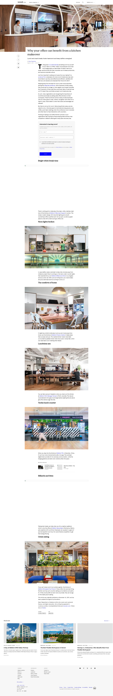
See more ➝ (106, 620)
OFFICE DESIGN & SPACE (9, 645)
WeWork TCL (60, 453)
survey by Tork (42, 77)
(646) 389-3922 (20, 685)
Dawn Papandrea (32, 61)
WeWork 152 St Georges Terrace (48, 396)
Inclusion (19, 673)
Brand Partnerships (35, 676)
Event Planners (34, 675)
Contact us (46, 670)
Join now (78, 2)
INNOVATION (51, 613)
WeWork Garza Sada (57, 528)
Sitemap (90, 687)
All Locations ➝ (20, 682)
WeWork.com (90, 2)
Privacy (60, 687)
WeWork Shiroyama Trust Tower (46, 589)
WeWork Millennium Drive (58, 276)
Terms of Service (59, 147)
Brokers (32, 670)
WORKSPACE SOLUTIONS (46, 645)
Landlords (33, 672)
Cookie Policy (70, 687)
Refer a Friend (34, 673)
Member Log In (47, 672)
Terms (65, 687)
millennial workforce (49, 85)
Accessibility (85, 687)
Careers (19, 675)
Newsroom (20, 676)
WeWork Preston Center (58, 335)
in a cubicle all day (53, 64)
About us (19, 672)
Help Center (46, 673)
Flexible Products (42, 613)
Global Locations (21, 670)
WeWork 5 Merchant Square (57, 213)
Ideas (24, 2)
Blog (18, 678)
